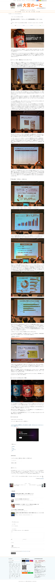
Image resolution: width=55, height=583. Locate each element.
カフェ (19, 567)
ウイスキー (16, 567)
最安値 (12, 575)
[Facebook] (37, 0)
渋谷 (9, 576)
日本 (9, 575)
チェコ (10, 570)
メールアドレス (24, 539)
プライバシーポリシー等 (28, 0)
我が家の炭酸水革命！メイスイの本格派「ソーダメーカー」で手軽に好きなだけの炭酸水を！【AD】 (27, 504)
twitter (12, 566)
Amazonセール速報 (19, 0)
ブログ (18, 570)
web (14, 566)
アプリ (19, 566)
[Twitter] (36, 0)
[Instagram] (38, 0)
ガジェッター (34, 22)
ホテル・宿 (10, 571)
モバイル (18, 571)
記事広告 (17, 576)
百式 (14, 576)
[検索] (46, 0)
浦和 (19, 575)
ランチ (15, 572)
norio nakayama (42, 478)
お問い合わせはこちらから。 (38, 572)
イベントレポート (30, 22)
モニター (15, 571)
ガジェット (37, 22)
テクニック (14, 570)
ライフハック (10, 572)
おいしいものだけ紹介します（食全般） (19, 16)
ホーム (12, 16)
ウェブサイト (12, 542)
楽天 (17, 575)
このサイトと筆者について (38, 576)
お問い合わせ (14, 0)
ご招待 (17, 566)
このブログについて (23, 0)
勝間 (42, 22)
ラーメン (18, 572)
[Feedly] (40, 0)
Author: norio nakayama (37, 564)
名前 (11, 539)
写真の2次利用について (34, 0)
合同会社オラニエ (38, 577)
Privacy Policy (23, 551)
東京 (14, 575)
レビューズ (36, 574)
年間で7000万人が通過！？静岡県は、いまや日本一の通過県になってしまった (24, 493)
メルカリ (40, 22)
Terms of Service (27, 551)
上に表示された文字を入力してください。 (15, 547)
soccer (10, 566)
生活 (11, 23)
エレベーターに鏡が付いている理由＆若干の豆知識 (17, 509)
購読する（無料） (14, 462)
